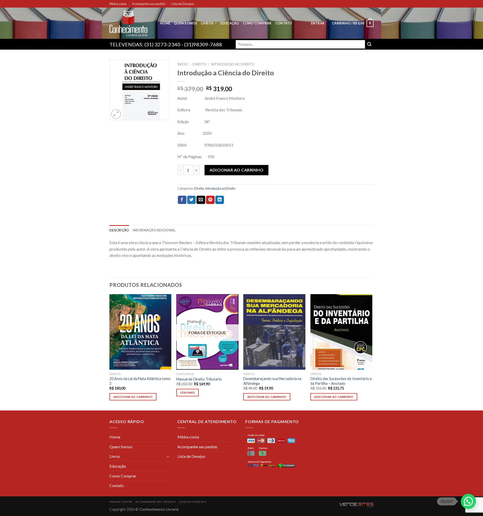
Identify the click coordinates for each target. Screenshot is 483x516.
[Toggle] (168, 456)
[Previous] (109, 352)
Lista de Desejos (182, 4)
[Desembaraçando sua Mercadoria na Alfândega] (274, 332)
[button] (468, 501)
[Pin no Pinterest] (210, 200)
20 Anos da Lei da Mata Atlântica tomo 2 (140, 381)
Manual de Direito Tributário (199, 379)
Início (182, 64)
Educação (229, 23)
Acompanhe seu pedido (148, 4)
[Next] (372, 352)
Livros (207, 23)
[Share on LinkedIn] (219, 200)
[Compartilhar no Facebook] (182, 200)
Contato (283, 23)
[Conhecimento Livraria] (130, 23)
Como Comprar (257, 23)
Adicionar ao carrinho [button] (132, 396)
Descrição (119, 230)
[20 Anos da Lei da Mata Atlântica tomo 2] (140, 332)
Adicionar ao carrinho (236, 169)
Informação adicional (154, 230)
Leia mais (187, 392)
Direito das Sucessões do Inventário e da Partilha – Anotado (341, 381)
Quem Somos (185, 23)
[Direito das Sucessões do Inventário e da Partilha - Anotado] (341, 332)
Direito (199, 64)
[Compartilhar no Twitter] (191, 200)
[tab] (119, 230)
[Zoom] (116, 114)
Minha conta (118, 4)
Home (165, 23)
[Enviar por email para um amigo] (200, 200)
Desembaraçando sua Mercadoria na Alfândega (272, 381)
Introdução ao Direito (232, 64)
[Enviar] (369, 44)
